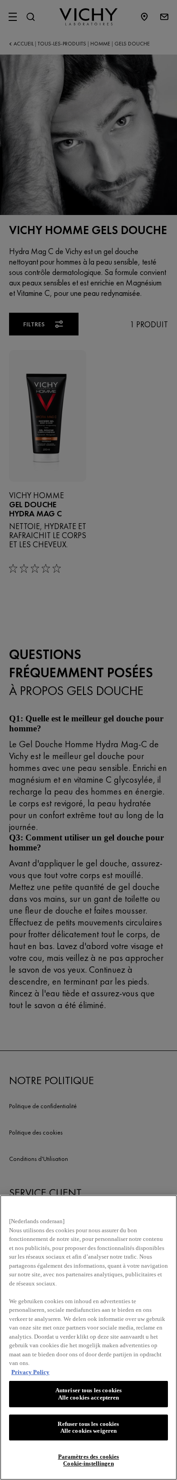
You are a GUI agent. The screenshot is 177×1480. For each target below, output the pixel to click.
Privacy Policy (30, 1372)
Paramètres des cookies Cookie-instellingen (88, 1460)
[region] (88, 1337)
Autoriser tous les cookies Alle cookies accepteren (88, 1394)
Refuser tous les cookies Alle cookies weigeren (88, 1427)
